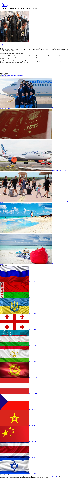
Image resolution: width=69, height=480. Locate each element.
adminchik (10, 10)
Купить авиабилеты (5, 1)
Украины (57, 476)
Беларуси (53, 476)
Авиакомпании (4, 4)
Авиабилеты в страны (5, 3)
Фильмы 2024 (4, 6)
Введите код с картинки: (4, 73)
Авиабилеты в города (5, 2)
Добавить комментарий (4, 76)
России (51, 476)
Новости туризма (5, 5)
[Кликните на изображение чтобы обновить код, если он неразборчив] (11, 75)
